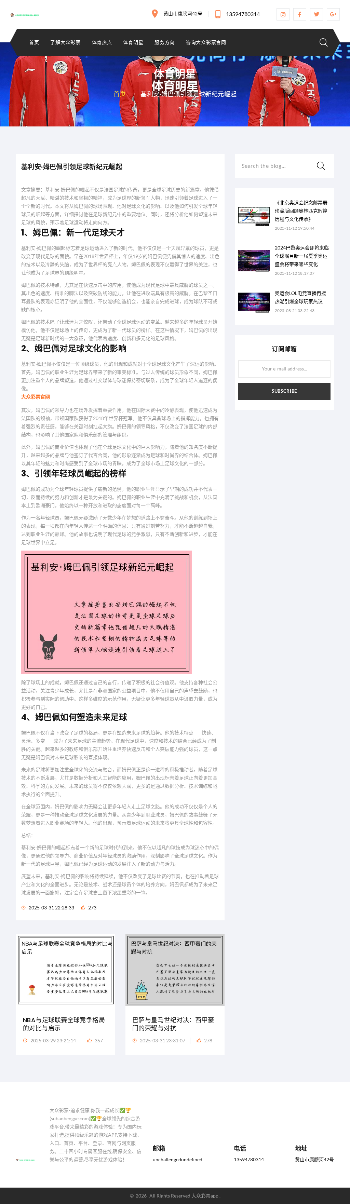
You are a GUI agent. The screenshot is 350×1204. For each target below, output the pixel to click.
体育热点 (102, 42)
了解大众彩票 (65, 42)
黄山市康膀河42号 (182, 13)
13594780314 (243, 14)
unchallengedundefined (177, 1159)
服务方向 (164, 42)
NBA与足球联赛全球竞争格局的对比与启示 (64, 1024)
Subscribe (284, 391)
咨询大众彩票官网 (206, 42)
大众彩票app (204, 1196)
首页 (34, 42)
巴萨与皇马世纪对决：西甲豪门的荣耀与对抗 (173, 1024)
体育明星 (133, 42)
